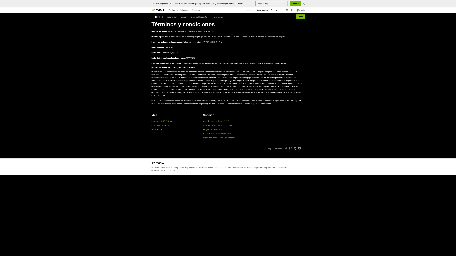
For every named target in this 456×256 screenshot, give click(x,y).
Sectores (196, 10)
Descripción (172, 17)
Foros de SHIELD (158, 129)
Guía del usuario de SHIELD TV (216, 121)
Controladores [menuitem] (262, 10)
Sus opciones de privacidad (185, 167)
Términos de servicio (208, 167)
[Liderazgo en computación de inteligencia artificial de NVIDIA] (157, 10)
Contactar (282, 167)
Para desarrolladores (160, 125)
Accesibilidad (225, 167)
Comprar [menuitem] (249, 10)
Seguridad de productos (264, 167)
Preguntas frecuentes (213, 129)
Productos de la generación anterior (219, 138)
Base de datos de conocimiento (217, 133)
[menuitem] (173, 10)
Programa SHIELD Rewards (163, 121)
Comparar (218, 17)
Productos (173, 10)
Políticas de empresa (242, 167)
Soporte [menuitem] (274, 10)
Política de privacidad (160, 167)
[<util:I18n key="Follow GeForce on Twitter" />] (294, 148)
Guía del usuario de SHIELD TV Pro (218, 125)
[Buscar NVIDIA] (287, 9)
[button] (291, 11)
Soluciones (184, 10)
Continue (295, 3)
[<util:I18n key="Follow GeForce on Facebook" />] (286, 148)
